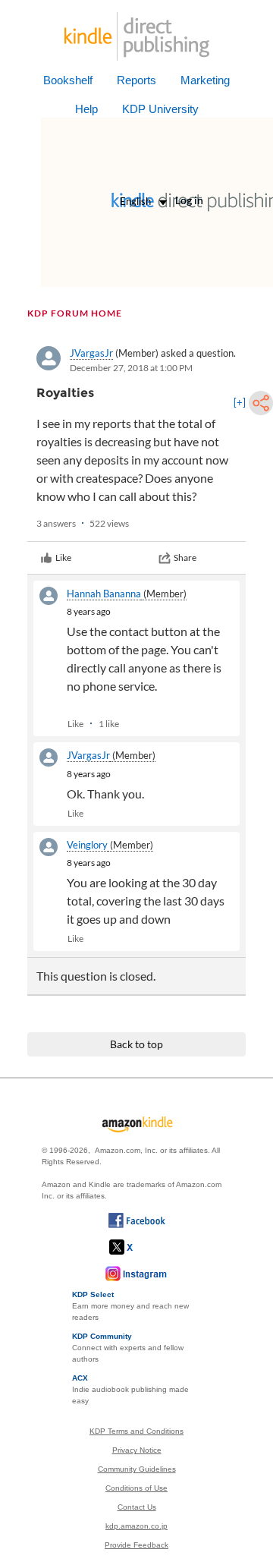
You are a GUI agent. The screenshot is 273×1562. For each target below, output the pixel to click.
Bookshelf (68, 80)
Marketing (205, 80)
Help (86, 108)
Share (185, 557)
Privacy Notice (137, 1450)
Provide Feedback (136, 1545)
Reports (136, 80)
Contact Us (137, 1507)
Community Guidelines (137, 1469)
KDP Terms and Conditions (136, 1431)
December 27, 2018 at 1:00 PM (131, 367)
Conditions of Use (136, 1488)
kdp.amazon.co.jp (136, 1526)
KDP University (160, 108)
